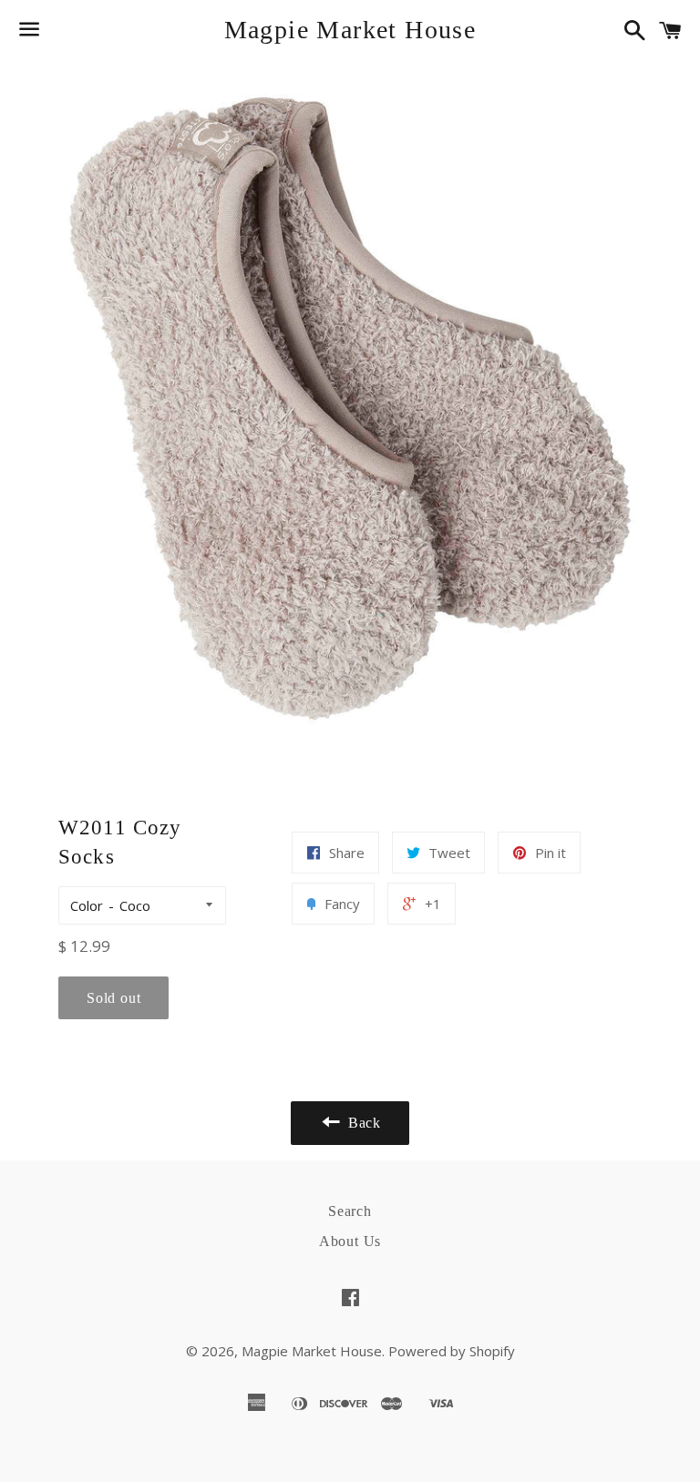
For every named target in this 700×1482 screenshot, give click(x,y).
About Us (350, 1241)
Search (350, 1211)
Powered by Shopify (451, 1351)
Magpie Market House (350, 29)
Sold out (113, 998)
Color (86, 905)
